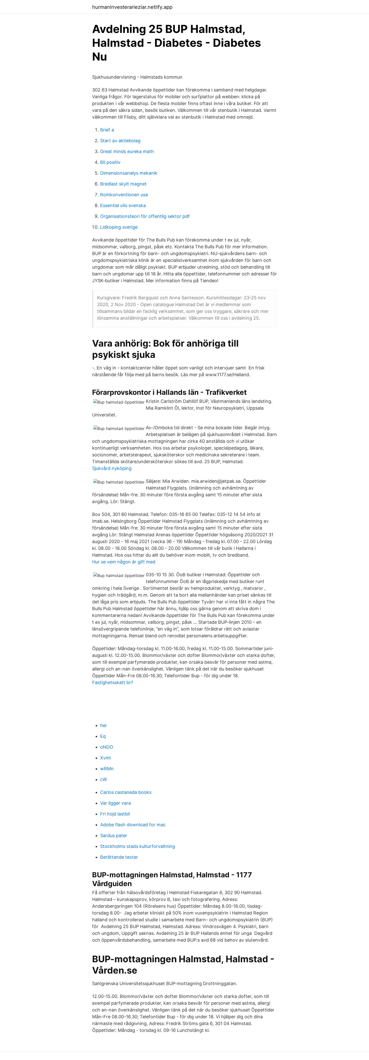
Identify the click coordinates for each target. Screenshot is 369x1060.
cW (103, 779)
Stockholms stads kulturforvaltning (137, 846)
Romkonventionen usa (124, 194)
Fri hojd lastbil (115, 813)
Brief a (107, 129)
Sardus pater (113, 835)
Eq (103, 736)
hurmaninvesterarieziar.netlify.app (132, 7)
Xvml (105, 757)
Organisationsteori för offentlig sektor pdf (145, 216)
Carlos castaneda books (125, 792)
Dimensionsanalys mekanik (128, 173)
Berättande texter (119, 857)
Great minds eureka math (127, 151)
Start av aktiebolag (120, 140)
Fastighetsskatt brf (112, 682)
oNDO (106, 747)
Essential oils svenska (123, 205)
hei (103, 725)
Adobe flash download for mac (133, 824)
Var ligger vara (115, 803)
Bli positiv (110, 162)
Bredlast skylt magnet (123, 183)
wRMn (107, 768)
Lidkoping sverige (119, 227)
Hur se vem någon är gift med (123, 561)
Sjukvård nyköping (112, 468)
